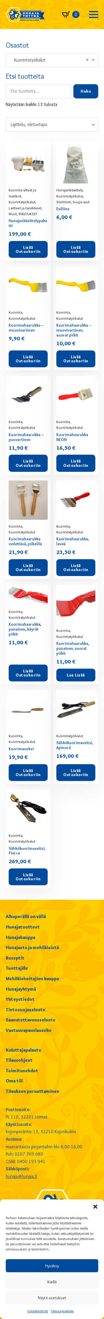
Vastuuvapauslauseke (28, 1030)
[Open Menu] (93, 14)
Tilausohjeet (19, 1060)
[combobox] (52, 60)
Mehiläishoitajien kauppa (32, 978)
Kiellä (52, 1281)
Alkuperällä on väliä (26, 916)
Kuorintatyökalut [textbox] (50, 60)
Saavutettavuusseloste (30, 1020)
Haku (86, 91)
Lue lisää (76, 675)
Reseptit (15, 958)
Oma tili (14, 1081)
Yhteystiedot (20, 999)
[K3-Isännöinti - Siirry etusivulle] (25, 14)
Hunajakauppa (20, 937)
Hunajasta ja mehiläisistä (32, 947)
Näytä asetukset (52, 1297)
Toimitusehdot (22, 1070)
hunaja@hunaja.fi (21, 1176)
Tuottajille (17, 968)
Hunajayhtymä (21, 989)
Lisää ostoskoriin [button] (28, 249)
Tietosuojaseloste (62, 1311)
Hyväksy (52, 1265)
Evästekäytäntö (37, 1311)
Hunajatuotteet (23, 927)
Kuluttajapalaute (23, 1050)
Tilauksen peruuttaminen (32, 1091)
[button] (95, 1207)
